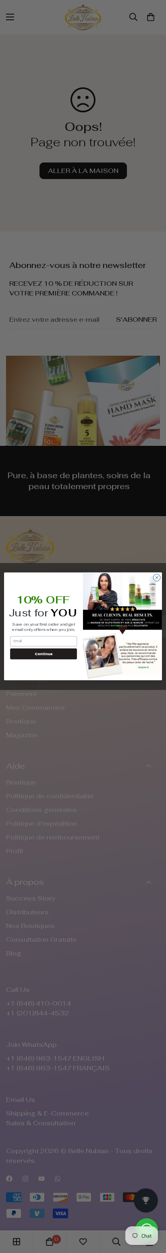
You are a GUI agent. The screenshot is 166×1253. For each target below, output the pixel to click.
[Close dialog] (156, 577)
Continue (43, 653)
